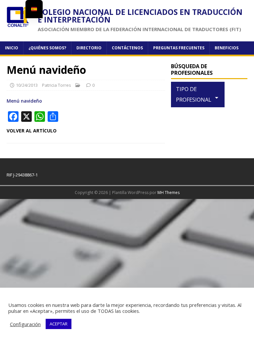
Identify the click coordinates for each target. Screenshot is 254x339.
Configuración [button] (25, 324)
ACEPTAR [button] (58, 324)
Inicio (11, 48)
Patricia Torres (56, 85)
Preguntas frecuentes (178, 48)
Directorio (89, 48)
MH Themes (168, 192)
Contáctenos (127, 48)
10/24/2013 (27, 85)
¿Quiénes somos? (47, 48)
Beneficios (226, 48)
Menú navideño (24, 101)
